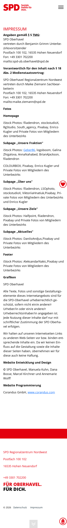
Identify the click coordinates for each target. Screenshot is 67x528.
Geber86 (29, 150)
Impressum (36, 507)
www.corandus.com (41, 392)
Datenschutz (20, 507)
